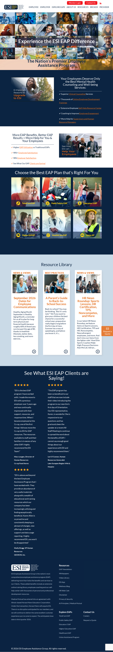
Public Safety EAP (59, 203)
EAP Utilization (26, 147)
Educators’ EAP (90, 203)
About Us (71, 7)
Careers (86, 616)
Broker (94, 7)
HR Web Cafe (64, 591)
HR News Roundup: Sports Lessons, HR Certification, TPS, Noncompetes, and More (88, 307)
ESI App (62, 582)
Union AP (90, 235)
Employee (34, 7)
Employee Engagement (89, 113)
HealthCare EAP (59, 235)
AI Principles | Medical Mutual (70, 603)
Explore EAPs (58, 7)
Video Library (64, 578)
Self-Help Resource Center (90, 108)
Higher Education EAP (67, 629)
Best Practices (54, 273)
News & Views (22, 273)
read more (27, 352)
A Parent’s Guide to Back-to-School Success (56, 301)
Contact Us (91, 3)
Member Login (75, 3)
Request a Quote (89, 620)
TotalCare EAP (28, 203)
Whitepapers (64, 573)
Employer (45, 7)
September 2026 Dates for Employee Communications (25, 302)
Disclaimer (63, 595)
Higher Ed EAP (28, 235)
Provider (104, 7)
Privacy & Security (66, 599)
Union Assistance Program (69, 637)
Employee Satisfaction (28, 152)
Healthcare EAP (65, 633)
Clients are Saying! (38, 163)
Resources (83, 7)
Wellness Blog (64, 586)
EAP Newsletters (65, 569)
